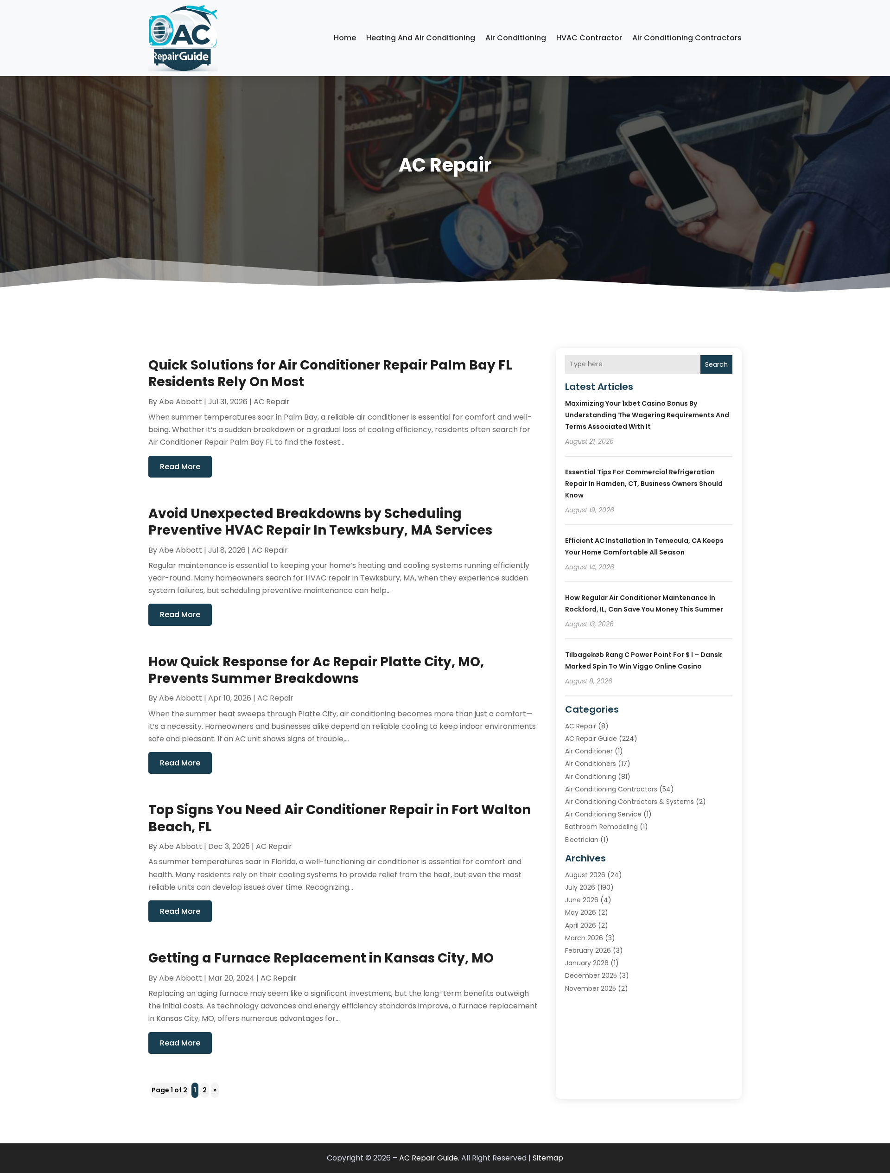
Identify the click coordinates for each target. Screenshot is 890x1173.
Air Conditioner (589, 751)
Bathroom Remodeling (601, 826)
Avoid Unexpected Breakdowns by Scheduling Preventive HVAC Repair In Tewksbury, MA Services (320, 521)
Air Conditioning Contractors (687, 37)
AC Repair (272, 401)
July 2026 (580, 887)
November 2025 (590, 988)
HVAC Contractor (589, 37)
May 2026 (580, 912)
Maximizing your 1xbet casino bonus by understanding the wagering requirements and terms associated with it (647, 415)
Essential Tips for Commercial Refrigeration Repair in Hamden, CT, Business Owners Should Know (644, 483)
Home (345, 37)
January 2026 (587, 963)
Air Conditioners (590, 763)
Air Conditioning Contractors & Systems (629, 801)
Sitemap (548, 1158)
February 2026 (588, 950)
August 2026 (585, 875)
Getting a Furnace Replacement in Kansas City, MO (321, 958)
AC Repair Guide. (429, 1158)
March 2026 (584, 938)
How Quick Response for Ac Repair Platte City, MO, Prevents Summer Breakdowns (316, 670)
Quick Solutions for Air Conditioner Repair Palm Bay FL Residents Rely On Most (330, 373)
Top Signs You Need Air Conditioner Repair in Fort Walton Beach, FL (339, 818)
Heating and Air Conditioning (420, 37)
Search (716, 364)
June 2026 (581, 900)
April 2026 (580, 925)
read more (180, 466)
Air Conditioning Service (603, 814)
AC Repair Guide (591, 738)
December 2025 (591, 975)
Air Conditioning (515, 37)
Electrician (581, 839)
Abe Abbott (180, 401)
